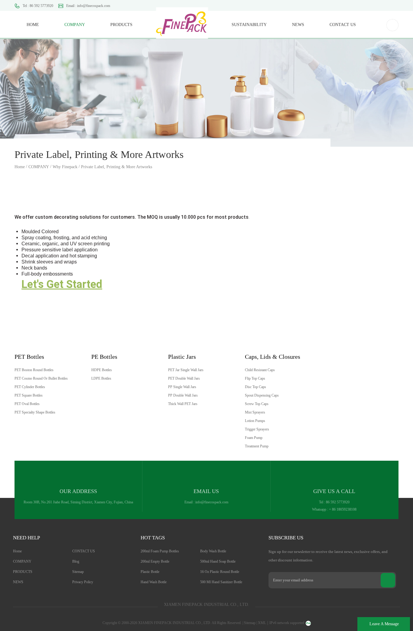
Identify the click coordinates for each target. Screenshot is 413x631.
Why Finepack (65, 167)
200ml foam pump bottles (160, 551)
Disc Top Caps (255, 387)
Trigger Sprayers (257, 429)
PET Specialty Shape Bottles (35, 412)
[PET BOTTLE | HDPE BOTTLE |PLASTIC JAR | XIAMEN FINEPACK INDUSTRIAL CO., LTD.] (182, 20)
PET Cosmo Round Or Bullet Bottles (41, 378)
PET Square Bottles (29, 395)
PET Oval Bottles (27, 404)
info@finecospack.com (211, 502)
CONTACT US (343, 24)
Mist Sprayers (255, 412)
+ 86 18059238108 (342, 509)
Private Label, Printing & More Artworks (116, 167)
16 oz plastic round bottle (219, 572)
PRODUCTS (121, 24)
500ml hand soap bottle (218, 561)
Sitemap (78, 572)
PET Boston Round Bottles (34, 370)
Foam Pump (253, 438)
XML (262, 623)
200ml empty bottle (155, 561)
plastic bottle (150, 572)
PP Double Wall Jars (183, 395)
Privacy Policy (82, 582)
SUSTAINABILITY (249, 24)
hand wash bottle (154, 582)
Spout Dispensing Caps (262, 395)
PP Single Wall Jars (182, 387)
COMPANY (74, 24)
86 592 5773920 (338, 502)
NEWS (298, 24)
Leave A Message (384, 624)
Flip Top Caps (255, 378)
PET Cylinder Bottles (30, 387)
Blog (75, 561)
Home (33, 24)
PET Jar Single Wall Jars (185, 370)
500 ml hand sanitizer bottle (221, 582)
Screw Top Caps (256, 404)
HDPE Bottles (101, 370)
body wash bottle (213, 551)
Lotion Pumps (255, 421)
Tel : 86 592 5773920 (38, 6)
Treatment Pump (256, 446)
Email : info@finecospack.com (88, 6)
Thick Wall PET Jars (182, 404)
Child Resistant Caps (260, 370)
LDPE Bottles (101, 378)
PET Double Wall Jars (184, 378)
